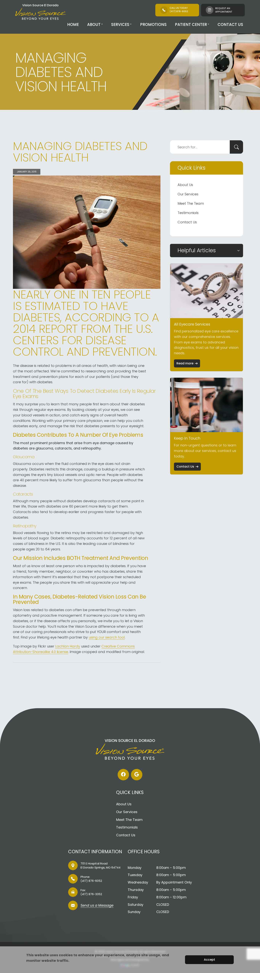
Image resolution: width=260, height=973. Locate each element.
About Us (185, 184)
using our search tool (107, 637)
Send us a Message (97, 905)
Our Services (188, 194)
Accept (209, 959)
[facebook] (123, 774)
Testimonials (188, 212)
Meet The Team (191, 203)
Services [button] (120, 24)
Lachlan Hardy (67, 646)
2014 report (45, 329)
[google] (136, 774)
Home (73, 24)
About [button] (93, 24)
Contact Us (230, 24)
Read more (184, 363)
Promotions (153, 24)
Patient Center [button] (191, 24)
